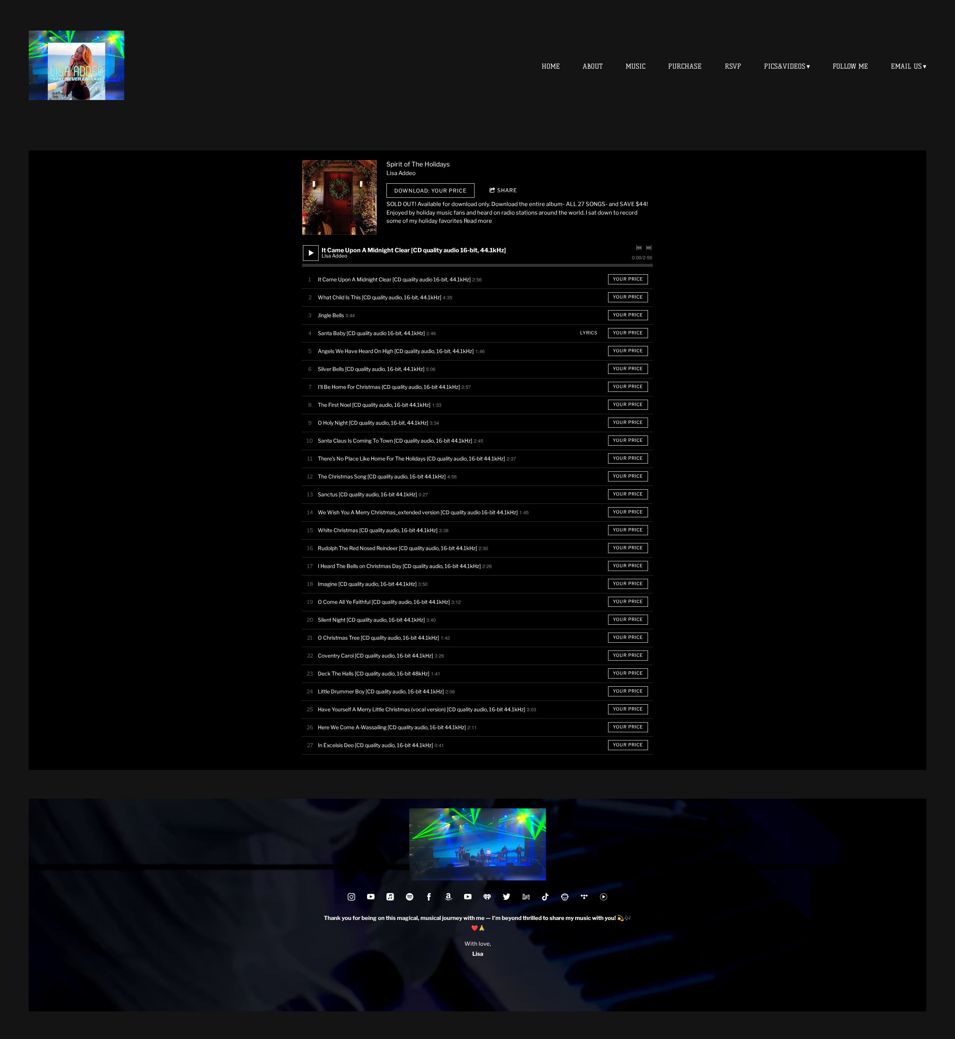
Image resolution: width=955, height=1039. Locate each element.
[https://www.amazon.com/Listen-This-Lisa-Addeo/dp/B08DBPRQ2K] (526, 897)
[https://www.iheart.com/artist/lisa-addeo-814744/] (487, 897)
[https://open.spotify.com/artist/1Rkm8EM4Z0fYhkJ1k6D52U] (409, 897)
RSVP (733, 66)
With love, (477, 943)
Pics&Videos (784, 66)
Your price (628, 279)
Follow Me (850, 66)
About (593, 66)
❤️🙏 (477, 928)
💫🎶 (577, 918)
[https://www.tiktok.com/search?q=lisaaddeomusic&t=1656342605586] (545, 897)
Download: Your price (430, 190)
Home (551, 66)
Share (507, 190)
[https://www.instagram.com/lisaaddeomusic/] (351, 897)
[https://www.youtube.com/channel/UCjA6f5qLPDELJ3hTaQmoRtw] (371, 897)
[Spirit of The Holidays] (339, 197)
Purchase (685, 66)
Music (635, 66)
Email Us (906, 66)
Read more (478, 221)
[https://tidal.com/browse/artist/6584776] (584, 897)
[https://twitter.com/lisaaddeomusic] (506, 897)
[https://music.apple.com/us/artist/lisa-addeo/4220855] (390, 897)
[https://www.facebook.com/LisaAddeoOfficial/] (429, 897)
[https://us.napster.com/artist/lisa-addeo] (565, 897)
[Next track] (648, 247)
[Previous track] (639, 247)
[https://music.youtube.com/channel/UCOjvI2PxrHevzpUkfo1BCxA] (603, 897)
